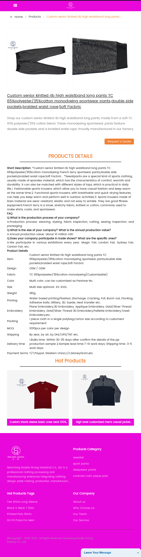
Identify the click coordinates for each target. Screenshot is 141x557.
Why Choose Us (83, 508)
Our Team (80, 514)
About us (79, 502)
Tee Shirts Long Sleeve (22, 502)
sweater (78, 457)
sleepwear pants (84, 470)
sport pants (81, 464)
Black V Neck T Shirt (20, 508)
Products (35, 16)
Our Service (81, 520)
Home (19, 17)
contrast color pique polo (90, 476)
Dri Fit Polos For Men (20, 520)
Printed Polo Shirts (19, 514)
